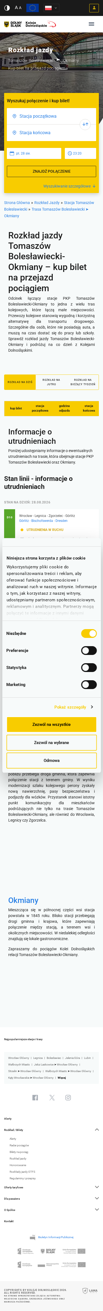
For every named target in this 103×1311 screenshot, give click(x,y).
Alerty (8, 1118)
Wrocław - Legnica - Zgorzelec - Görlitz (47, 516)
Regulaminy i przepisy (23, 1178)
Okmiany (23, 900)
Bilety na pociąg (19, 1151)
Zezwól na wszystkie (51, 724)
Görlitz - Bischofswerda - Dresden (43, 521)
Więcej (62, 1077)
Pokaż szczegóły (70, 707)
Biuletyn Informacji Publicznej (55, 1237)
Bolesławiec (54, 1057)
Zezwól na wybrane (51, 742)
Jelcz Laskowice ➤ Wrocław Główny (56, 1064)
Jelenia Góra (72, 1057)
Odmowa (52, 760)
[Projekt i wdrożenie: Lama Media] (90, 1294)
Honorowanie (18, 1165)
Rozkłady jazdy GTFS (22, 1171)
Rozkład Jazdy (47, 202)
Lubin (87, 1057)
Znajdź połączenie (52, 171)
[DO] (51, 133)
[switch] (89, 650)
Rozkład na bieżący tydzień (83, 382)
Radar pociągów (19, 1145)
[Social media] (35, 1097)
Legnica (38, 1057)
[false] (85, 124)
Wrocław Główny (18, 1057)
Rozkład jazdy (18, 1158)
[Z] (51, 116)
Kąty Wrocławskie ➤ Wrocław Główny (31, 1077)
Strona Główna (17, 202)
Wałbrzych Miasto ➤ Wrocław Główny (68, 1071)
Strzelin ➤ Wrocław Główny (24, 1071)
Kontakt (8, 1221)
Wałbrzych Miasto (19, 1064)
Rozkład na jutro (51, 382)
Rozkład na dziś (20, 382)
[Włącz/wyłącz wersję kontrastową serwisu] (7, 8)
